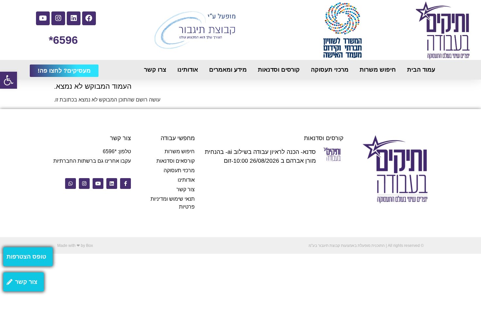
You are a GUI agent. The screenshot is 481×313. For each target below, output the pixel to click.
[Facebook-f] (125, 183)
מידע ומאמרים (228, 69)
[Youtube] (43, 18)
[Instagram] (58, 18)
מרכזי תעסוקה (329, 69)
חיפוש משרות (378, 69)
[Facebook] (89, 18)
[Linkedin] (73, 18)
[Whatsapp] (70, 183)
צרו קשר (155, 69)
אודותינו (187, 69)
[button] (8, 80)
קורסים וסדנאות (279, 69)
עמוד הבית (421, 69)
